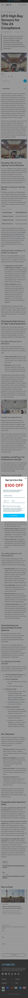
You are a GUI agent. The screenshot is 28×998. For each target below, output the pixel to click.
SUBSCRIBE (14, 515)
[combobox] (6, 501)
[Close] (25, 478)
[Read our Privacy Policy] (24, 508)
